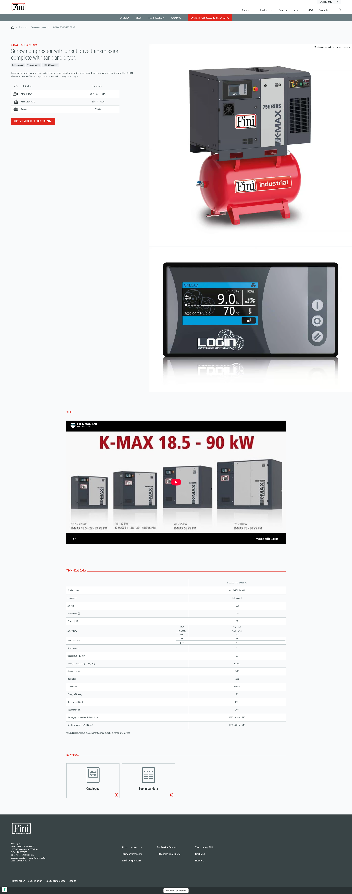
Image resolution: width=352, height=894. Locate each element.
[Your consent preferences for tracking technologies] (4, 889)
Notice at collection (176, 890)
